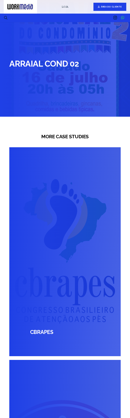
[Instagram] (115, 17)
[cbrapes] (65, 251)
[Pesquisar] (5, 18)
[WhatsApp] (122, 17)
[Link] (20, 7)
